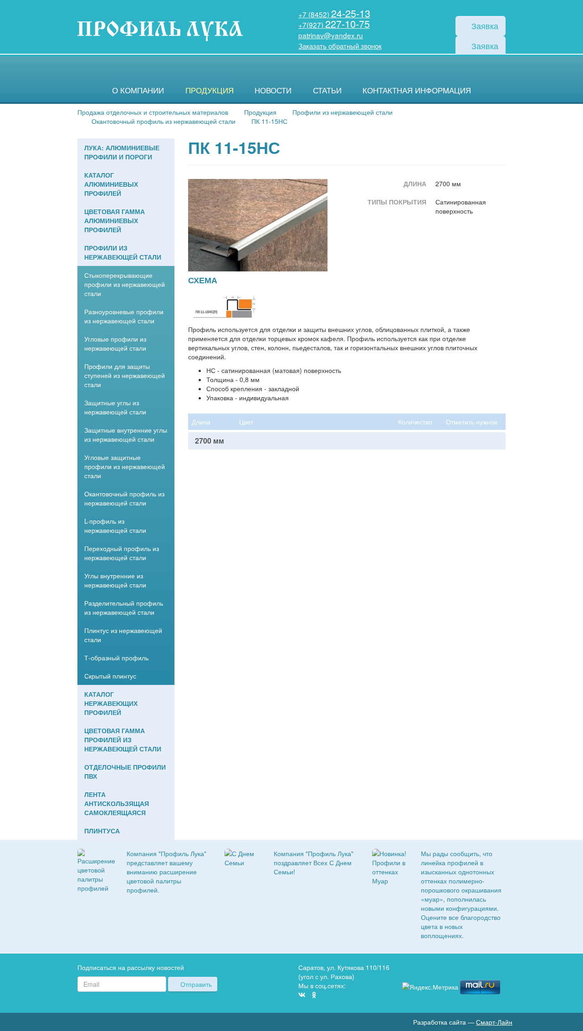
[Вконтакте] (302, 994)
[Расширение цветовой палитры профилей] (96, 869)
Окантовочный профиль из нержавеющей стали (124, 498)
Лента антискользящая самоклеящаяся (116, 803)
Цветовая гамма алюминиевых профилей (114, 220)
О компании (138, 90)
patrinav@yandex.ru (330, 35)
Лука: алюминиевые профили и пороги (121, 152)
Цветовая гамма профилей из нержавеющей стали (122, 739)
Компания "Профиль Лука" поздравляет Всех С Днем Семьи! (313, 862)
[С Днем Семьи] (242, 856)
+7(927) (334, 25)
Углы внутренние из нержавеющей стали (115, 580)
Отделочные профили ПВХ (125, 771)
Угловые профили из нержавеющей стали (115, 343)
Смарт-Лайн (494, 1021)
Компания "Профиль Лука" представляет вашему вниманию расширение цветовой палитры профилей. (166, 871)
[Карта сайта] (488, 968)
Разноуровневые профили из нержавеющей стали (124, 316)
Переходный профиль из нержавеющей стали (121, 553)
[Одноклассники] (314, 994)
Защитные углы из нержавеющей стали (115, 407)
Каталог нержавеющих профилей (111, 703)
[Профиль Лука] (474, 968)
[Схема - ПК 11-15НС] (224, 306)
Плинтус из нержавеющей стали (123, 635)
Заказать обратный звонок (340, 46)
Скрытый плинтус (110, 675)
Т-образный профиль (116, 657)
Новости (273, 90)
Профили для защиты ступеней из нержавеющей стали (124, 375)
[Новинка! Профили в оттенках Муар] (390, 865)
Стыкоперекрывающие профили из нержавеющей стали (124, 284)
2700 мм (209, 441)
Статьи (327, 90)
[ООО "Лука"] (160, 31)
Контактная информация (417, 90)
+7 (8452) (334, 14)
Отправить (195, 984)
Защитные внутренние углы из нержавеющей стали (125, 434)
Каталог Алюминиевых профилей (111, 184)
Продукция (209, 90)
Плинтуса (102, 830)
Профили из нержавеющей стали (122, 252)
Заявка (483, 25)
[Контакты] (502, 968)
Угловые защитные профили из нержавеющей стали (124, 466)
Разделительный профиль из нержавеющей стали (123, 607)
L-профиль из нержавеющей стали (115, 525)
